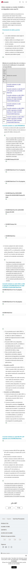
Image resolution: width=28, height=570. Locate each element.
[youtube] (11, 547)
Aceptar (14, 567)
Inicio (3, 518)
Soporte (9, 518)
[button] (20, 2)
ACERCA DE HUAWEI (7, 533)
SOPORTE (4, 529)
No (19, 507)
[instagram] (9, 547)
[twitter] (6, 547)
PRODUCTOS (4, 523)
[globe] (1, 553)
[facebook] (3, 547)
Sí (10, 507)
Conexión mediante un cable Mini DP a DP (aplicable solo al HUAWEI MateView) (16, 90)
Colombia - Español (6, 553)
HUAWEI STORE (5, 526)
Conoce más (15, 559)
